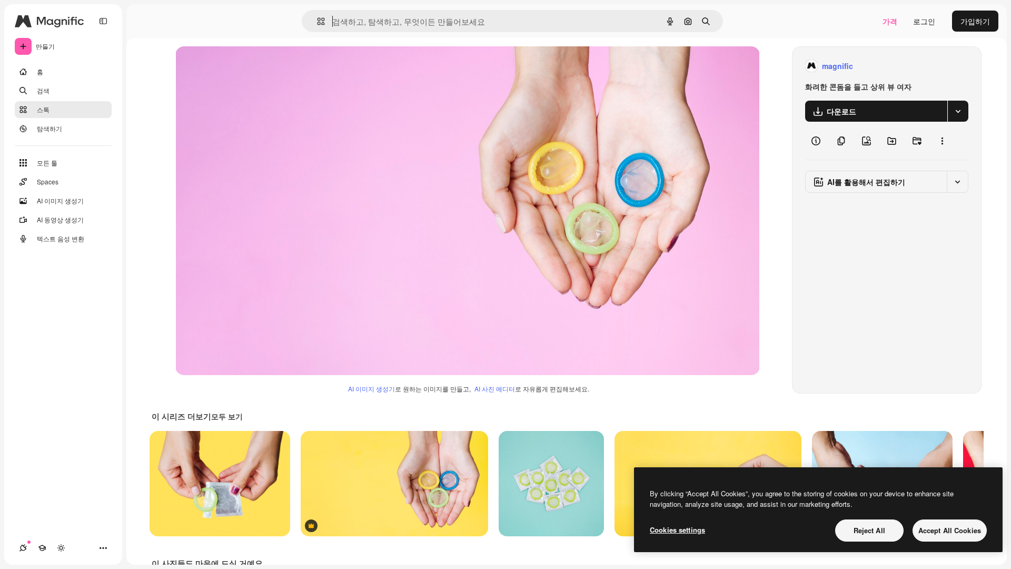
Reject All (869, 530)
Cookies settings (677, 530)
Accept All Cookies (949, 530)
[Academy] (42, 547)
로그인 (924, 21)
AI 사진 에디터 (494, 388)
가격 (890, 21)
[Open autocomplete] (316, 21)
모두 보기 (227, 416)
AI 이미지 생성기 (371, 388)
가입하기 (975, 21)
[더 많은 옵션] (942, 140)
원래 (236, 66)
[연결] (23, 547)
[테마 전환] (61, 547)
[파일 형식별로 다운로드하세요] (957, 111)
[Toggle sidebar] (103, 21)
